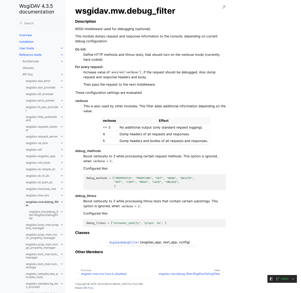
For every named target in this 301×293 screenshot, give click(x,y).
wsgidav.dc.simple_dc (40, 169)
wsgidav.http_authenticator (41, 118)
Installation (26, 41)
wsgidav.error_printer (40, 100)
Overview (25, 35)
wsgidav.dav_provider (40, 87)
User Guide (26, 48)
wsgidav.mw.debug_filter (42, 203)
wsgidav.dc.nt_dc (38, 175)
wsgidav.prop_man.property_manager (42, 226)
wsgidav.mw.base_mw (41, 188)
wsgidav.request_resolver (42, 128)
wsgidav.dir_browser (39, 94)
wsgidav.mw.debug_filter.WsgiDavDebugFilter (43, 215)
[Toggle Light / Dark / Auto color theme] (224, 7)
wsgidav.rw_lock (37, 143)
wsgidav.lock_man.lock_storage (42, 265)
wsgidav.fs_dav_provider (42, 108)
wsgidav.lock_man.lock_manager (42, 255)
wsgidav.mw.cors (37, 195)
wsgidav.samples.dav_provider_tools (42, 275)
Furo (90, 287)
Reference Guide (30, 54)
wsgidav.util (34, 149)
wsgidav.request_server (42, 136)
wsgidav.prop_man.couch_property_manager (41, 236)
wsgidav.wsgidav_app (40, 156)
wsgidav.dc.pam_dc (39, 182)
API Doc (28, 74)
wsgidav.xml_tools (38, 162)
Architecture (31, 61)
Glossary (28, 67)
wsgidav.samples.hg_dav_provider (42, 285)
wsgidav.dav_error (38, 81)
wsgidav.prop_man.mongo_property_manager (42, 246)
